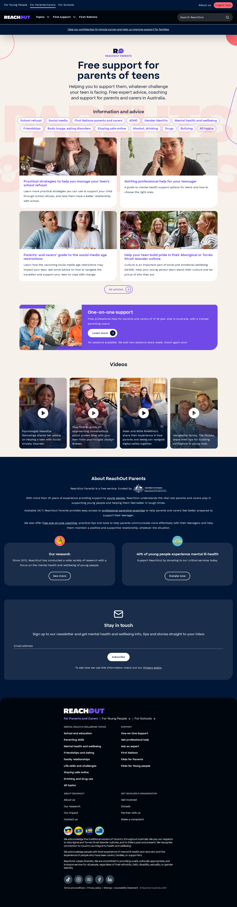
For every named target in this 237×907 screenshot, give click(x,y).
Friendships (32, 129)
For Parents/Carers (43, 4)
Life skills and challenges (80, 766)
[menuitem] (41, 17)
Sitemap (108, 888)
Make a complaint (132, 819)
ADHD (133, 121)
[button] (43, 413)
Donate (125, 806)
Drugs (169, 129)
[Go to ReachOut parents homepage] (84, 710)
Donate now (177, 576)
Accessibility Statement (126, 888)
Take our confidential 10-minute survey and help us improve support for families (118, 29)
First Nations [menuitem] (88, 17)
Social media (58, 121)
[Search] (227, 17)
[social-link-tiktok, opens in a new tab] (68, 879)
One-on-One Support (134, 733)
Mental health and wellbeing (196, 121)
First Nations (129, 753)
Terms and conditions (74, 888)
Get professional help (135, 740)
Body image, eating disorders (69, 129)
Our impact (71, 813)
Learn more (100, 333)
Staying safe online (112, 129)
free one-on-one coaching (60, 523)
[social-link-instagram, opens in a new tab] (78, 879)
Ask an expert (130, 746)
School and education (78, 733)
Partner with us (131, 813)
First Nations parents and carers (98, 121)
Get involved (129, 800)
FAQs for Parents (132, 759)
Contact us (71, 819)
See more (59, 576)
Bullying (187, 129)
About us (205, 5)
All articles (116, 289)
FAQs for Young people (135, 766)
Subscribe (118, 657)
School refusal (31, 121)
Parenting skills (74, 740)
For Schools (66, 4)
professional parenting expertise (123, 510)
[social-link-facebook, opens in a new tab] (99, 879)
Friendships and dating (79, 753)
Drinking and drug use (78, 779)
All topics (207, 129)
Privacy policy (152, 667)
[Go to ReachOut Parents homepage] (17, 17)
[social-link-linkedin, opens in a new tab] (109, 879)
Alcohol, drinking (145, 129)
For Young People (15, 4)
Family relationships (77, 759)
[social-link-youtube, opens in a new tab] (89, 879)
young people (116, 498)
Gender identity (156, 121)
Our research (72, 806)
